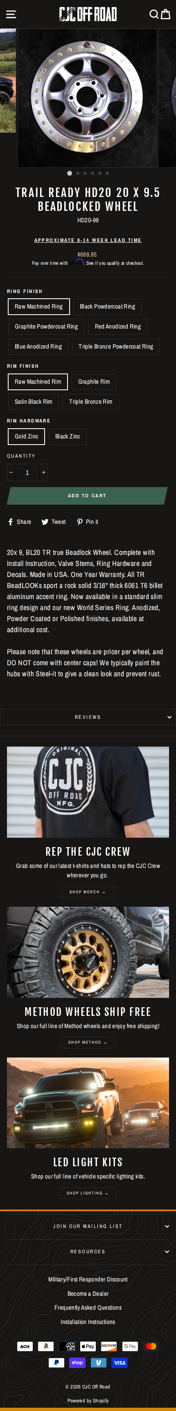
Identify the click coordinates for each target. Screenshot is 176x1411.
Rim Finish (23, 365)
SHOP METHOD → (88, 1042)
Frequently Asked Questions (88, 1307)
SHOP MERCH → (88, 891)
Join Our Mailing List (87, 1226)
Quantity (21, 455)
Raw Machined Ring (39, 306)
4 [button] (93, 174)
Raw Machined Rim (38, 381)
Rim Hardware (29, 420)
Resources (88, 1251)
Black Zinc (67, 436)
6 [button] (108, 174)
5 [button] (100, 174)
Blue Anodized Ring (38, 346)
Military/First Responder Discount (88, 1279)
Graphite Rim (94, 381)
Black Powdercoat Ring (107, 306)
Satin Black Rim (33, 401)
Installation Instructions (88, 1321)
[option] (88, 98)
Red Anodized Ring (118, 326)
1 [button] (69, 173)
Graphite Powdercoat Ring (46, 326)
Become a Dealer (88, 1293)
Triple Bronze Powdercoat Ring (116, 346)
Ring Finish (25, 291)
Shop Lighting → (88, 1193)
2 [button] (78, 174)
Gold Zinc (26, 436)
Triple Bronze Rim (91, 401)
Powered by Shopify (88, 1400)
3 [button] (85, 174)
